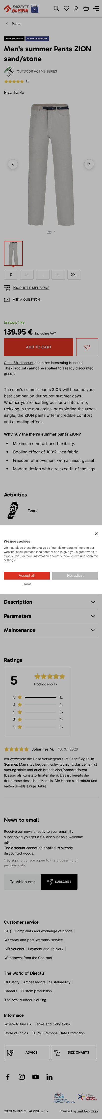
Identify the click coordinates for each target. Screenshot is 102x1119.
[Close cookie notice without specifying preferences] (96, 534)
